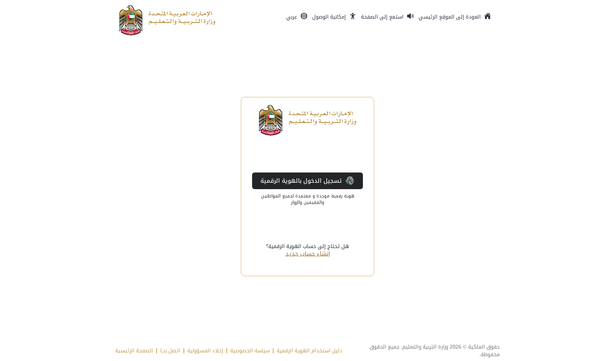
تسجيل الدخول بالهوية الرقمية (301, 180)
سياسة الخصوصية (250, 350)
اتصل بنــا (170, 350)
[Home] (167, 20)
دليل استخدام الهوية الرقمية (309, 350)
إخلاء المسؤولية (205, 350)
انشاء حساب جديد (307, 254)
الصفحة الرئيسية (134, 350)
